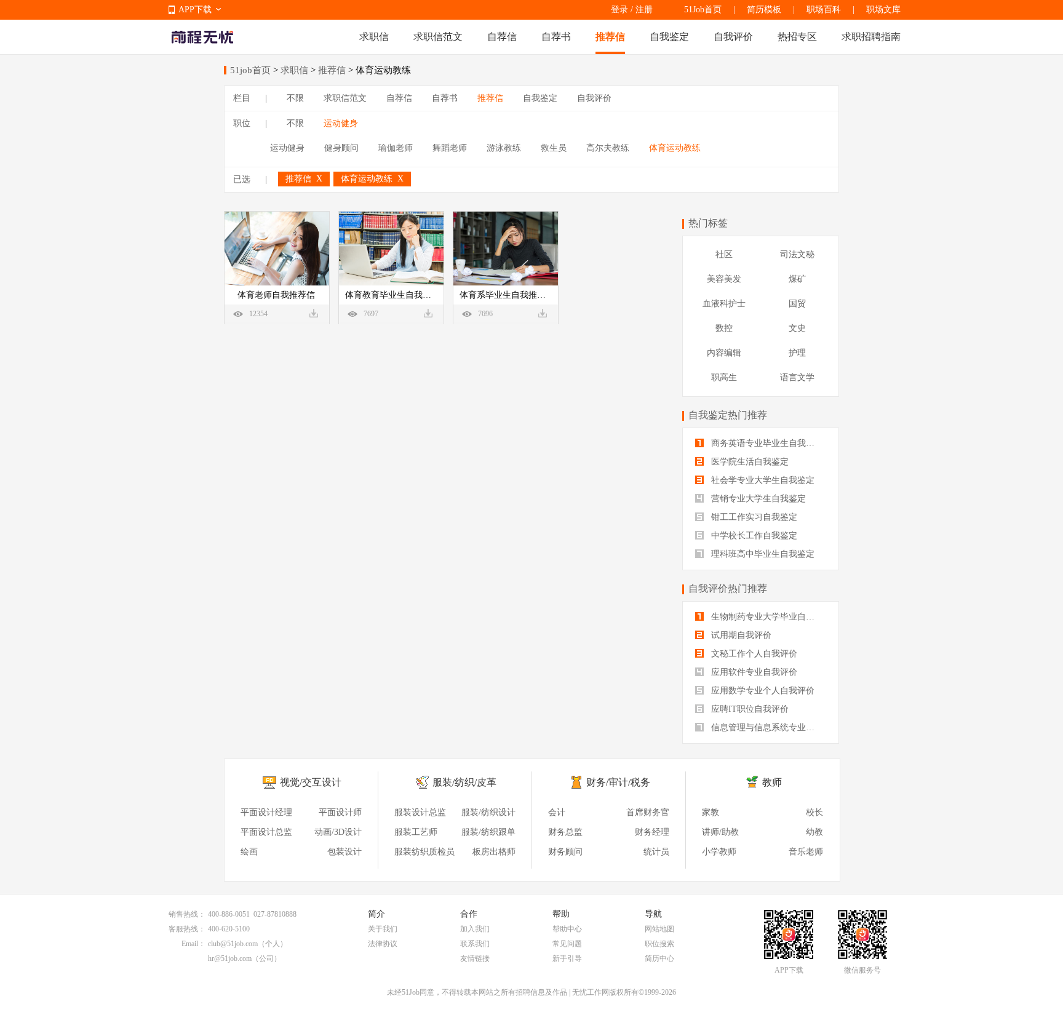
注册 (644, 9)
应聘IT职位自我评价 (749, 709)
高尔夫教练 (607, 148)
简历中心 (659, 958)
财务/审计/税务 (618, 782)
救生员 (554, 148)
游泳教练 (504, 148)
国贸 (797, 303)
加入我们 (475, 929)
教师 (772, 782)
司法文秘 (797, 254)
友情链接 (475, 958)
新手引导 (567, 958)
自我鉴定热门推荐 (727, 415)
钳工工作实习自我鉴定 (753, 517)
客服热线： (187, 929)
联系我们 (475, 943)
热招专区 (797, 36)
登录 (619, 9)
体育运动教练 (675, 148)
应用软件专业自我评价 (753, 672)
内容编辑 (724, 352)
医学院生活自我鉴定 (749, 461)
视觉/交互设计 (310, 782)
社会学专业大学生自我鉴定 (761, 480)
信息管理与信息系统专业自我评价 (767, 727)
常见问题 (567, 943)
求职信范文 (438, 36)
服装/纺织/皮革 (464, 782)
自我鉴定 (669, 36)
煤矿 (797, 279)
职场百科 (823, 9)
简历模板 (764, 9)
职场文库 (883, 9)
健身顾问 (341, 148)
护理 (797, 352)
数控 (724, 328)
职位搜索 (659, 943)
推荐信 (610, 36)
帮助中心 (567, 929)
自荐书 (556, 36)
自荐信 (502, 36)
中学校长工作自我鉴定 (753, 535)
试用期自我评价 (740, 635)
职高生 (724, 377)
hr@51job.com (230, 958)
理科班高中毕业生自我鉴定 (761, 554)
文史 (797, 328)
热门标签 (708, 223)
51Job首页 (703, 9)
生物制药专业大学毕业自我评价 (767, 616)
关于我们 (382, 929)
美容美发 (724, 279)
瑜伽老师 (395, 148)
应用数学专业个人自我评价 (761, 690)
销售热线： (187, 914)
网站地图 (659, 929)
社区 (724, 254)
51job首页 (250, 70)
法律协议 (382, 943)
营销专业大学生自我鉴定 (757, 498)
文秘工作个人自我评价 (753, 653)
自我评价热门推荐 (727, 588)
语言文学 (797, 377)
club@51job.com (233, 943)
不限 (295, 98)
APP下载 (195, 9)
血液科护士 (724, 303)
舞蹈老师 (449, 148)
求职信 (374, 36)
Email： (193, 943)
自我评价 (733, 36)
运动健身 (341, 123)
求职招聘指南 (871, 36)
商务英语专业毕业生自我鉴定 (766, 443)
